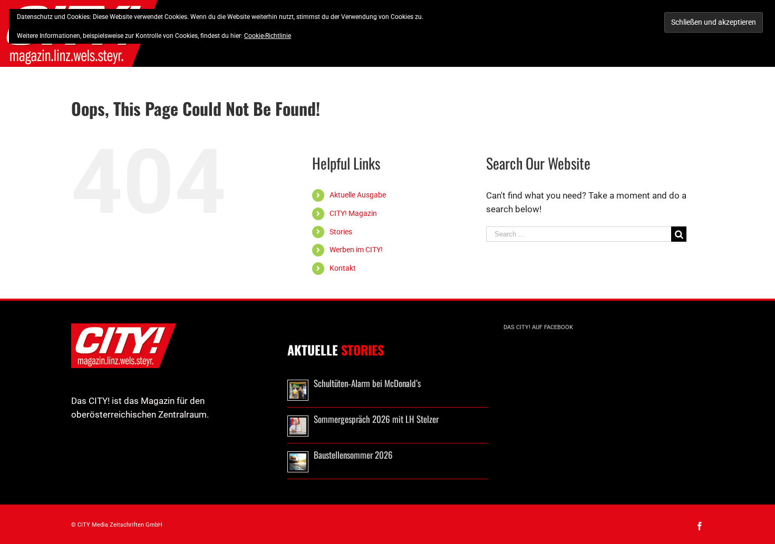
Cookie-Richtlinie (267, 35)
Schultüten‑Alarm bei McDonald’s (367, 383)
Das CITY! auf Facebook (538, 327)
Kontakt (343, 268)
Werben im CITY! (356, 249)
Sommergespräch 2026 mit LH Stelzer (376, 419)
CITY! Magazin (353, 213)
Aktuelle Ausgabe (358, 195)
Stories (341, 232)
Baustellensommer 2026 (353, 454)
